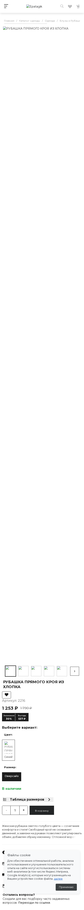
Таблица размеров (27, 799)
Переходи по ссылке (34, 902)
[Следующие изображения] (74, 671)
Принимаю (66, 887)
